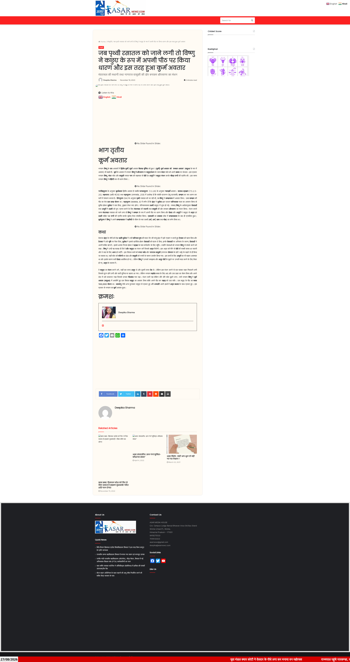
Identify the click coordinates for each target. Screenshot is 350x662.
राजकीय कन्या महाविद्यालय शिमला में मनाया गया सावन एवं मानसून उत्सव (121, 554)
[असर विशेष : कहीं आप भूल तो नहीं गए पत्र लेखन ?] (182, 444)
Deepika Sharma (109, 80)
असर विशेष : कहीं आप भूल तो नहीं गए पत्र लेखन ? (181, 457)
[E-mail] (103, 325)
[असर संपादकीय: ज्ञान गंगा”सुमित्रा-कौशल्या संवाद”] (148, 443)
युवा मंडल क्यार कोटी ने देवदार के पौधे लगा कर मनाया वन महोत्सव (238, 659)
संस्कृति (109, 41)
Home (103, 41)
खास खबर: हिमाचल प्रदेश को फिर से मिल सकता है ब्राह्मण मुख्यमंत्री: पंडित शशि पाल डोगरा (113, 485)
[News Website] (120, 8)
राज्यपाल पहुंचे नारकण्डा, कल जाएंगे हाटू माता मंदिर (321, 659)
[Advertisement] (147, 118)
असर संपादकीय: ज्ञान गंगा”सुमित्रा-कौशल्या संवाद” (147, 455)
